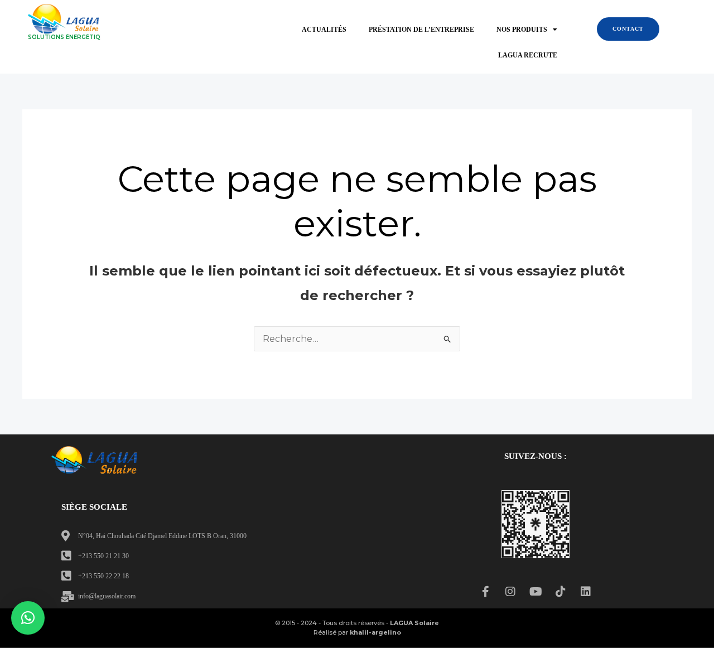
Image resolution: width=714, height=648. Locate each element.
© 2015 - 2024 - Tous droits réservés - (357, 623)
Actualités (324, 29)
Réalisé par (357, 632)
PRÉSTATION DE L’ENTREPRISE (421, 29)
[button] (28, 618)
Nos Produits (521, 29)
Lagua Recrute (527, 55)
